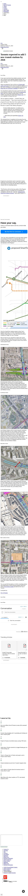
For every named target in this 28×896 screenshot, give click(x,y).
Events (5, 7)
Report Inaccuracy (5, 47)
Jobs (4, 851)
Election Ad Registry (8, 858)
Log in (21, 606)
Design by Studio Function (9, 872)
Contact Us (6, 849)
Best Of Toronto (7, 5)
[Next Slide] (26, 649)
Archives (5, 853)
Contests (5, 8)
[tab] (5, 617)
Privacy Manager (7, 871)
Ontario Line (20, 94)
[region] (14, 619)
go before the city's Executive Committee (14, 87)
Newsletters (6, 854)
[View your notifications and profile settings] (26, 617)
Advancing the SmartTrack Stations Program (13, 192)
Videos (5, 6)
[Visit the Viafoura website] (24, 631)
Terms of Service (7, 859)
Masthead (5, 855)
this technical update (8, 586)
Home (4, 3)
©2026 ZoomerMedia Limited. (10, 867)
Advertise (5, 850)
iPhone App (6, 857)
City (2, 43)
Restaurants (6, 11)
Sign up (25, 606)
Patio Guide (6, 10)
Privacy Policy (6, 861)
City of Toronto (4, 593)
